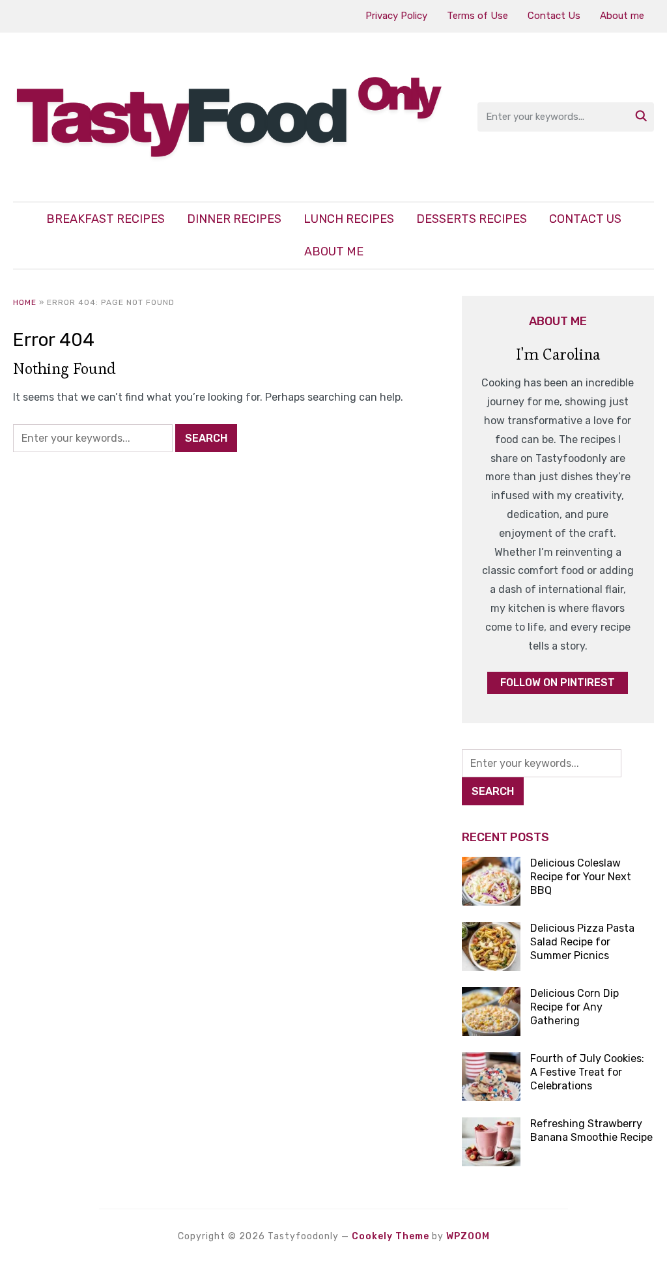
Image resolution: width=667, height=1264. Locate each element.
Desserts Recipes (471, 219)
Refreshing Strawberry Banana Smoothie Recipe (591, 1130)
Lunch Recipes (349, 219)
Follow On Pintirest (557, 682)
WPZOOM (468, 1236)
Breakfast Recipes (105, 219)
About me (622, 16)
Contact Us (554, 16)
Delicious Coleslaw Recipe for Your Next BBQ (580, 877)
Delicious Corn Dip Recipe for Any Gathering (574, 1007)
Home (24, 302)
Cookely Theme (390, 1236)
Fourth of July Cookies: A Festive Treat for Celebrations (587, 1072)
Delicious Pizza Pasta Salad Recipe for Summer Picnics (582, 942)
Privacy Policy (396, 16)
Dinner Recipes (234, 219)
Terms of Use (477, 16)
